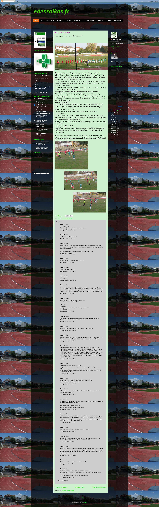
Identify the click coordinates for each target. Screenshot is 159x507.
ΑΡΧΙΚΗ (36, 20)
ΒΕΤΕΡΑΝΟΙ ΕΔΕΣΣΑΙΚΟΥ (42, 142)
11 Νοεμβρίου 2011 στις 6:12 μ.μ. (68, 441)
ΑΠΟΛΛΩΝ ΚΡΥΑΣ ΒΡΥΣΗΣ (43, 113)
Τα (35, 173)
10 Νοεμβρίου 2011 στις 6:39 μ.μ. (68, 373)
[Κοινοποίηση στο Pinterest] (72, 216)
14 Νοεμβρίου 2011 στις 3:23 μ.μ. (68, 477)
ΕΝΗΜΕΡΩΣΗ (39, 143)
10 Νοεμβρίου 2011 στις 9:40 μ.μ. (68, 431)
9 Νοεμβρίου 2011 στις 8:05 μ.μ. (67, 238)
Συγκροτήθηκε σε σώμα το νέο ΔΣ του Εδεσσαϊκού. (42, 87)
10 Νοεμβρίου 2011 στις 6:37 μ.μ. (68, 358)
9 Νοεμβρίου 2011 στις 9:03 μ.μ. (67, 253)
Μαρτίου (113, 123)
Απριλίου (113, 121)
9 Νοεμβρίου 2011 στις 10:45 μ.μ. (68, 280)
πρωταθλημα (69, 218)
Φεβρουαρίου (114, 125)
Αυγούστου (113, 113)
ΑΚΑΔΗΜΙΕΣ (60, 20)
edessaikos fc (51, 11)
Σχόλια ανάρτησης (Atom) (68, 490)
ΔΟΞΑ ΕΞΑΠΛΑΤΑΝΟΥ (41, 120)
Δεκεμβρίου (113, 128)
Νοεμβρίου (113, 130)
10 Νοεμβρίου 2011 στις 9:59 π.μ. (68, 330)
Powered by (117, 106)
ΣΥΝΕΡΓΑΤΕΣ (76, 20)
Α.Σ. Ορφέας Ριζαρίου (41, 105)
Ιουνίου (112, 117)
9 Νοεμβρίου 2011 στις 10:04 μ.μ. (68, 271)
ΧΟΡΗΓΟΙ (109, 20)
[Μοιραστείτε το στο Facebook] (70, 216)
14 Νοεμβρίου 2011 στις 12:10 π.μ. (68, 464)
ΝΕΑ (42, 20)
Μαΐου (112, 119)
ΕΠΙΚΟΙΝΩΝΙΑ (117, 20)
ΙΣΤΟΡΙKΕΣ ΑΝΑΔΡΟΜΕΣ (88, 20)
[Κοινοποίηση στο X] (69, 216)
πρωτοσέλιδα (38, 173)
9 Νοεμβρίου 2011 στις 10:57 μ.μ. (68, 321)
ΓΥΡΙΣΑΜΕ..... (39, 134)
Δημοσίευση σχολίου (63, 480)
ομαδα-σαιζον (62, 218)
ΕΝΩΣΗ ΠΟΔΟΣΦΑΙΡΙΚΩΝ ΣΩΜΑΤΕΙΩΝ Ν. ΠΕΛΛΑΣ (42, 148)
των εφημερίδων (44, 173)
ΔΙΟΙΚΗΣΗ (68, 20)
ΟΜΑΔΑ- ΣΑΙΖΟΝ (50, 20)
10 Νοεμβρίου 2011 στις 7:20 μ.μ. (68, 394)
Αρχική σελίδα (79, 487)
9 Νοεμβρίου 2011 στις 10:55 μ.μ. (68, 293)
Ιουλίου (112, 115)
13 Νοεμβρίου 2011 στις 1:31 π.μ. (68, 455)
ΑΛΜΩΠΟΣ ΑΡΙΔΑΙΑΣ (41, 111)
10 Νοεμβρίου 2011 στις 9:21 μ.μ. (68, 422)
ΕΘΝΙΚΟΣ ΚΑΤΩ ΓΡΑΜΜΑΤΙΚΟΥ (40, 127)
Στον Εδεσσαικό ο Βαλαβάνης (42, 129)
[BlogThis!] (67, 216)
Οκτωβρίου (113, 132)
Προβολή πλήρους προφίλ (117, 43)
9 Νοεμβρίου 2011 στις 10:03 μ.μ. (68, 262)
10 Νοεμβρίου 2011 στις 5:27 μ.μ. (68, 341)
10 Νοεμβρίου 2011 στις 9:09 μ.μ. (68, 409)
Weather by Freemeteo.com (115, 139)
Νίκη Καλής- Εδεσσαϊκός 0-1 (42, 76)
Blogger (84, 502)
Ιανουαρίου (113, 126)
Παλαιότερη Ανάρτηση (99, 487)
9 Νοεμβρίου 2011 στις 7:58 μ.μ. (67, 230)
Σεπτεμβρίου (114, 112)
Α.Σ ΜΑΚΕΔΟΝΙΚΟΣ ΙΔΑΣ (42, 98)
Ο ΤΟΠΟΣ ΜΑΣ (100, 20)
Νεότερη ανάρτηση (61, 487)
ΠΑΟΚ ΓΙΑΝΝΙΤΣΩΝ (41, 133)
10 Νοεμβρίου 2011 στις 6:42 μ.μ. (68, 384)
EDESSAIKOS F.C (117, 39)
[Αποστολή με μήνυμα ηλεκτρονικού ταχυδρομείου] (65, 216)
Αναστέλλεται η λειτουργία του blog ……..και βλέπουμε (42, 91)
